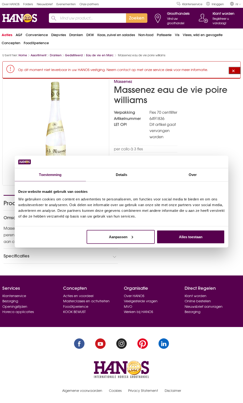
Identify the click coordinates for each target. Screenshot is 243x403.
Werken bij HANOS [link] (138, 311)
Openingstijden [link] (14, 306)
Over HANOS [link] (10, 4)
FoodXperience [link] (36, 43)
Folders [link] (28, 4)
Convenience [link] (37, 35)
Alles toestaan (190, 237)
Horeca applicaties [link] (18, 311)
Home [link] (23, 55)
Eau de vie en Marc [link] (100, 55)
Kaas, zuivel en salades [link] (116, 35)
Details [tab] (121, 175)
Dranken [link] (76, 35)
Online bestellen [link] (198, 301)
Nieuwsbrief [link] (45, 4)
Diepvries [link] (58, 35)
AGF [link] (19, 35)
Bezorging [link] (10, 301)
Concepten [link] (11, 43)
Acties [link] (7, 35)
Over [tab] (193, 175)
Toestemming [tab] (50, 175)
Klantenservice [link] (192, 4)
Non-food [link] (146, 35)
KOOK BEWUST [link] (74, 311)
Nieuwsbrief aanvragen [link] (204, 306)
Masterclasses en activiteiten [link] (86, 301)
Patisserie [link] (164, 35)
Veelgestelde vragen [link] (141, 301)
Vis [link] (177, 35)
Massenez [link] (123, 81)
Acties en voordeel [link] (78, 296)
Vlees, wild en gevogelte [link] (203, 35)
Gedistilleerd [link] (74, 55)
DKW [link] (90, 35)
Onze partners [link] (89, 4)
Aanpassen (118, 237)
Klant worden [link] (195, 296)
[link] (215, 4)
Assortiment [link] (38, 55)
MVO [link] (128, 306)
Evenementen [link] (66, 4)
